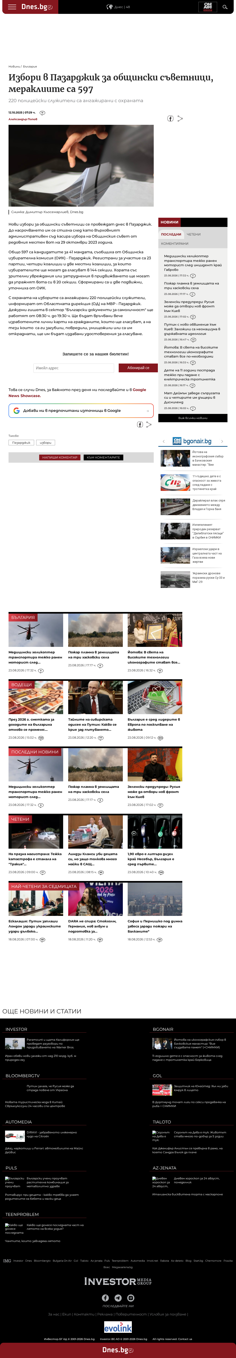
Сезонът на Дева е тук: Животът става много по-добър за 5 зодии (200, 1134)
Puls (11, 1168)
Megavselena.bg (122, 1267)
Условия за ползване (168, 1314)
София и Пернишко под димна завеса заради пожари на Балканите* (155, 926)
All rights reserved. (111, 1339)
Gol (157, 1075)
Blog (189, 1260)
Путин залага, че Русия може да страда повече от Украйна (50, 1088)
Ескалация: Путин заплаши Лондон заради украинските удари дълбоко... (35, 926)
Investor (16, 1029)
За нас (53, 1314)
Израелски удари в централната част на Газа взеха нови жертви (207, 555)
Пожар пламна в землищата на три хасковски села (191, 285)
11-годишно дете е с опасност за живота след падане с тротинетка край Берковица (191, 484)
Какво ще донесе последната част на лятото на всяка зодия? (55, 1227)
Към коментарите (103, 457)
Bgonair (163, 1029)
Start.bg (198, 1260)
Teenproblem (22, 1214)
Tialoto (162, 1122)
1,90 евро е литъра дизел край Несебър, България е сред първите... (151, 859)
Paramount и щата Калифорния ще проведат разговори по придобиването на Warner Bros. (53, 1043)
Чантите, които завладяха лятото (32, 1241)
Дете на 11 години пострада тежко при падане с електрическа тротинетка (189, 374)
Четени (194, 234)
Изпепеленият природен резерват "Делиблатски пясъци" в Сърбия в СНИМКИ (208, 531)
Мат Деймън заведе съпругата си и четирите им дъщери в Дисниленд (192, 397)
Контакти (84, 1314)
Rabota (164, 1260)
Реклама (105, 1314)
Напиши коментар (59, 457)
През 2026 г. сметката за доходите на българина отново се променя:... (31, 724)
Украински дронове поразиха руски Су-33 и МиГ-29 (208, 577)
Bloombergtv (23, 1075)
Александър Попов (23, 119)
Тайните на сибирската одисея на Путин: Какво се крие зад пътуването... (92, 724)
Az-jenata (164, 1168)
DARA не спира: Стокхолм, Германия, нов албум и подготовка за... (92, 926)
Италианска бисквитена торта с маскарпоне (187, 1194)
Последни (171, 234)
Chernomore (213, 1260)
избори (45, 442)
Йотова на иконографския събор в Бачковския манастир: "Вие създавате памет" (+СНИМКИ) (192, 460)
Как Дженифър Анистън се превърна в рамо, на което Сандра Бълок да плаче (187, 1150)
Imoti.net (152, 1260)
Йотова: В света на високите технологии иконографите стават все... (154, 657)
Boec (106, 1267)
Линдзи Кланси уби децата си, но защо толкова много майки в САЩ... (92, 859)
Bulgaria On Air (62, 1260)
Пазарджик (21, 442)
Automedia (19, 1122)
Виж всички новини (192, 418)
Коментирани (175, 244)
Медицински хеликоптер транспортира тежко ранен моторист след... (35, 657)
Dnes (28, 1260)
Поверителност (131, 1314)
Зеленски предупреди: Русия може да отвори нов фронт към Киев (189, 306)
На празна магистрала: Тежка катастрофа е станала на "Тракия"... (35, 859)
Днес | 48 (122, 7)
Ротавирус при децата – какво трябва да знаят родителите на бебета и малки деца (42, 1196)
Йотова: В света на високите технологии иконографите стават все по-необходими (191, 351)
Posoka (228, 1260)
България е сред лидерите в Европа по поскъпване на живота (154, 724)
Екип (66, 1314)
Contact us (185, 1339)
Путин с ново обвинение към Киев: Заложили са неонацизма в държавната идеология (192, 329)
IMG (7, 1260)
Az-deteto (177, 1260)
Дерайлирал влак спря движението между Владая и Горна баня (208, 505)
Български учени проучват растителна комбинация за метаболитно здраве (48, 1182)
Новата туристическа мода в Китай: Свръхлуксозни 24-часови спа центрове (35, 1104)
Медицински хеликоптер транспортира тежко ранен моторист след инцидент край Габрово (193, 263)
